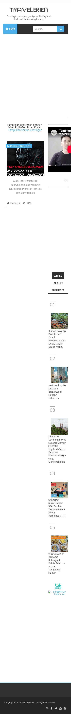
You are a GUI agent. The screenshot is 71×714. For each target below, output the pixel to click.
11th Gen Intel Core (20, 146)
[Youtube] (60, 708)
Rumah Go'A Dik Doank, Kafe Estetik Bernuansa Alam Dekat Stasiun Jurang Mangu (57, 338)
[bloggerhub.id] (58, 592)
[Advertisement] (35, 73)
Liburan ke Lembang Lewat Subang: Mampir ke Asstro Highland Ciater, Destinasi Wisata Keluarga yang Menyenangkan (57, 449)
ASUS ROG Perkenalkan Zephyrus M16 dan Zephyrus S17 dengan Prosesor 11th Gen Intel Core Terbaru (25, 186)
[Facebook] (51, 708)
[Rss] (47, 708)
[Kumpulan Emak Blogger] (58, 585)
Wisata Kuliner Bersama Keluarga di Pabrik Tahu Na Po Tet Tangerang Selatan (56, 563)
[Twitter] (55, 708)
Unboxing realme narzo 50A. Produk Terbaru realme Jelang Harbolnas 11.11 (57, 507)
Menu (11, 28)
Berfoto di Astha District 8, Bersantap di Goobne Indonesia (57, 392)
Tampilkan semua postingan (25, 130)
